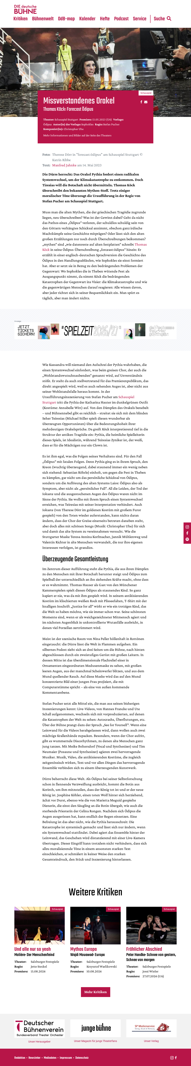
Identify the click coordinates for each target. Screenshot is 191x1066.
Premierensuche (92, 2)
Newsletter (34, 1058)
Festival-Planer (92, 9)
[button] (140, 101)
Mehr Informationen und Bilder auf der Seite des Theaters (77, 135)
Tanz (18, 2)
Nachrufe (40, 2)
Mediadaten (143, 9)
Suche (159, 19)
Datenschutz (82, 1058)
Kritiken (20, 19)
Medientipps (42, 9)
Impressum (66, 1058)
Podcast (121, 19)
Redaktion (19, 1058)
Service (139, 19)
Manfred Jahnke (64, 165)
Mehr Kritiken (95, 992)
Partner (140, 2)
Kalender (87, 19)
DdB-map (66, 19)
